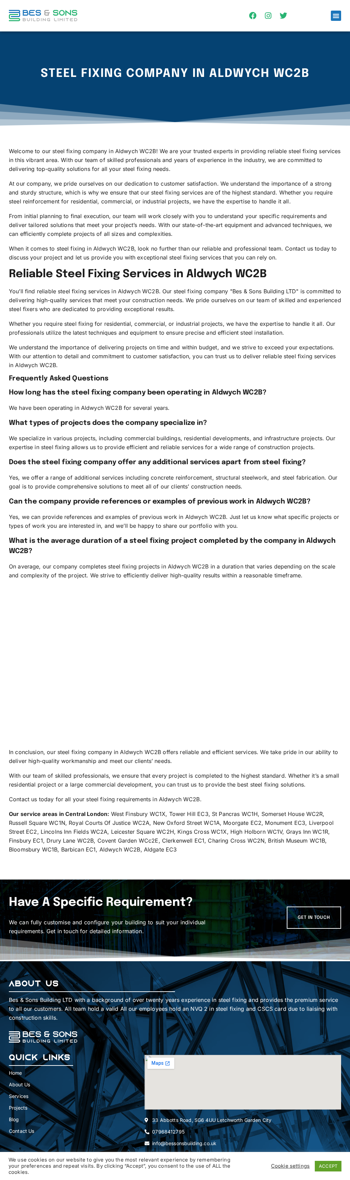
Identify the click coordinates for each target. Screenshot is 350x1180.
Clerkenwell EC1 (183, 840)
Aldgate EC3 (160, 849)
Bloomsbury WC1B (33, 849)
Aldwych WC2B (119, 849)
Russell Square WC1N (37, 822)
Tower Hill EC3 (188, 813)
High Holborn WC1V (256, 831)
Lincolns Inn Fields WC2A (74, 831)
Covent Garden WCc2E (128, 840)
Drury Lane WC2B (70, 840)
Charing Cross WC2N (236, 840)
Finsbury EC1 (26, 840)
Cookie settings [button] (290, 1166)
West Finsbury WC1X (138, 813)
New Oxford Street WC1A (186, 822)
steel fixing (165, 192)
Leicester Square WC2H (142, 831)
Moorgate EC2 (242, 822)
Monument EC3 (285, 822)
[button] (336, 16)
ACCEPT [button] (328, 1166)
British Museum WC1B (296, 840)
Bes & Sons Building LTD (264, 291)
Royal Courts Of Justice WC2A (109, 822)
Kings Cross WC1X (202, 831)
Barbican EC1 (78, 849)
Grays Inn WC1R (307, 831)
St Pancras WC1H (235, 813)
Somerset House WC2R (292, 813)
